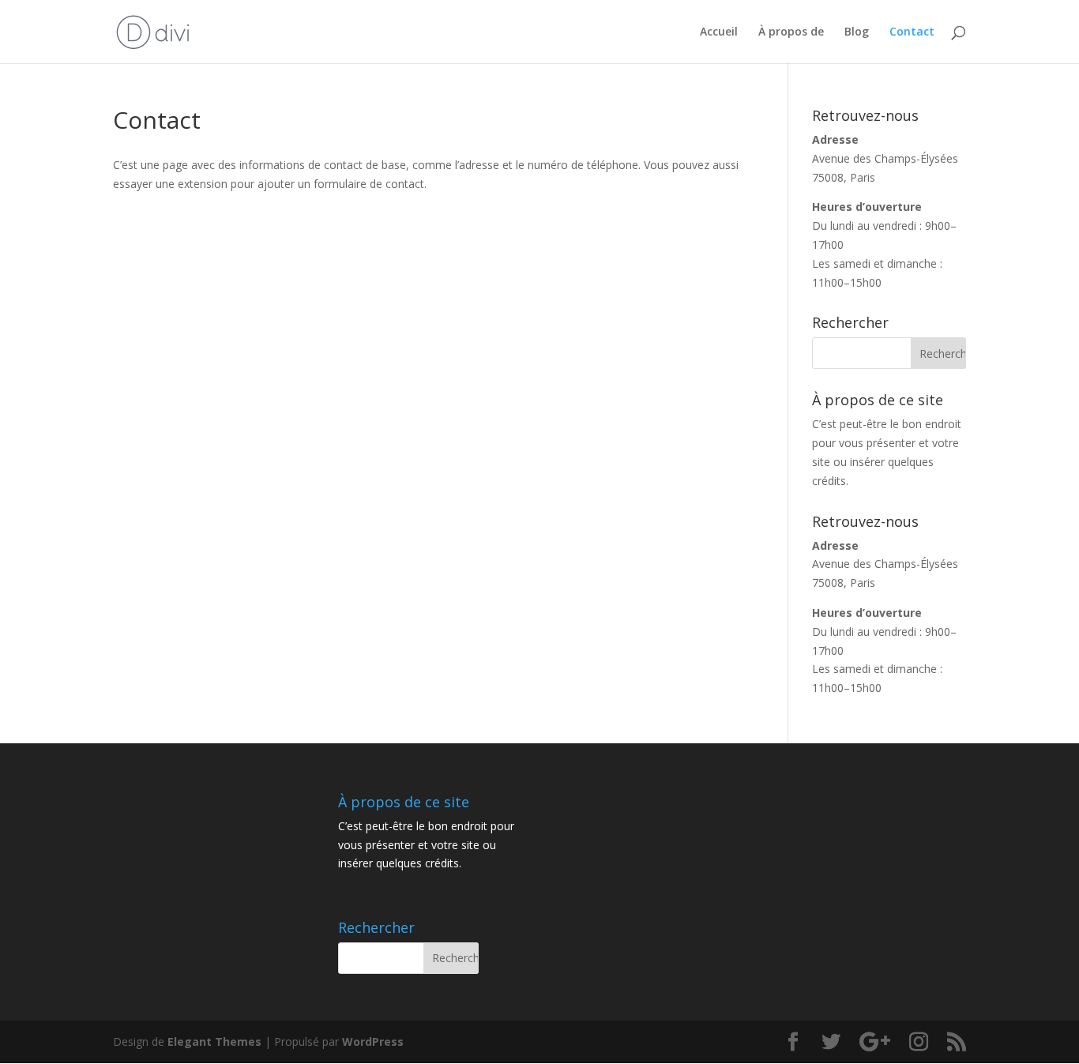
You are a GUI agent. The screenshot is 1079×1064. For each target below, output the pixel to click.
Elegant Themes (214, 1041)
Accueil (719, 32)
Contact (911, 32)
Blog (856, 32)
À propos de (791, 32)
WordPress (373, 1041)
